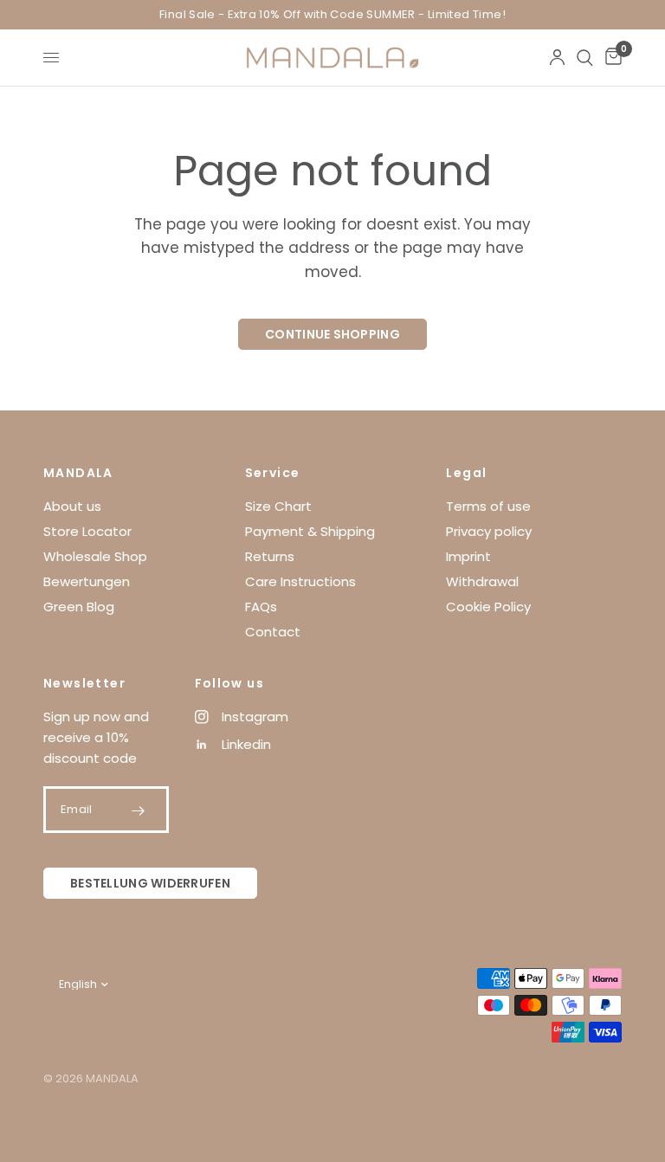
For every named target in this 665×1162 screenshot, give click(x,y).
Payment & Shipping (310, 531)
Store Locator (87, 531)
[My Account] (557, 57)
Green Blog (78, 606)
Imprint (468, 556)
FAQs (261, 606)
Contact (272, 632)
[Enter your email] (138, 810)
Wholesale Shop (95, 556)
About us (72, 506)
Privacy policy (489, 531)
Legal (466, 473)
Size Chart (278, 506)
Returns (269, 556)
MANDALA (78, 473)
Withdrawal (482, 581)
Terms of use (488, 506)
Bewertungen (86, 581)
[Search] (585, 57)
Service (272, 473)
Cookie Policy (488, 606)
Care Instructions (300, 581)
